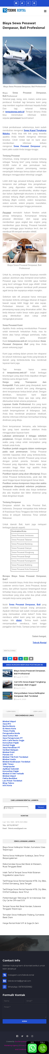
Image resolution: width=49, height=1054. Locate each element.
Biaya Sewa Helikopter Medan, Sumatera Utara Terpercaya (24, 848)
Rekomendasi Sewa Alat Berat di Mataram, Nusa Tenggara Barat (22, 865)
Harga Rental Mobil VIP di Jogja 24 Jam (21, 923)
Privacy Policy (24, 1045)
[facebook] (16, 3)
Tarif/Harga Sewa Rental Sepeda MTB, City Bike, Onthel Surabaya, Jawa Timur (24, 890)
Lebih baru (11, 711)
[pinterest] (34, 3)
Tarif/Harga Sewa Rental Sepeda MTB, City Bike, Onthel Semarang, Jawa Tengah (24, 882)
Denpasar (35, 146)
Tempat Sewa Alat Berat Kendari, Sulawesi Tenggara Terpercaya (22, 907)
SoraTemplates (20, 1041)
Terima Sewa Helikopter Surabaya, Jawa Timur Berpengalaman (23, 856)
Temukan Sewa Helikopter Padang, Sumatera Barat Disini (23, 916)
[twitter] (22, 3)
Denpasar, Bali (33, 604)
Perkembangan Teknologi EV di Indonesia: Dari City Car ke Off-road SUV (24, 899)
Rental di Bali (10, 651)
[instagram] (28, 3)
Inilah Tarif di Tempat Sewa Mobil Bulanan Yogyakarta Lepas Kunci (21, 873)
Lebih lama (37, 711)
